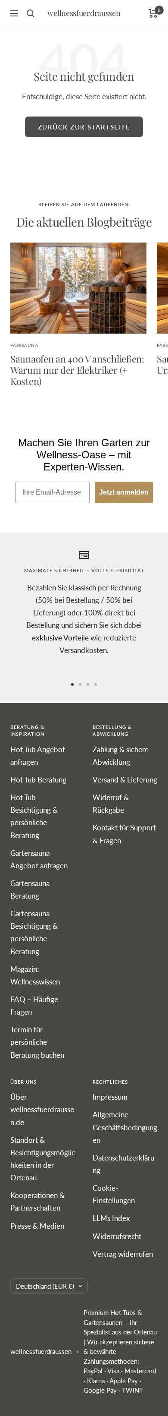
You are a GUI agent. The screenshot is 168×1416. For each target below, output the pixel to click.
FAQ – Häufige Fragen (34, 1005)
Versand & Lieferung (125, 779)
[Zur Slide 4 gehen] (95, 684)
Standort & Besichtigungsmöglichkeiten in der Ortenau (42, 1158)
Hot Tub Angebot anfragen (37, 755)
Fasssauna (24, 345)
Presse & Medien (37, 1225)
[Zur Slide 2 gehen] (80, 684)
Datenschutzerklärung (123, 1164)
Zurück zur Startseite (84, 127)
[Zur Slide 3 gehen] (88, 684)
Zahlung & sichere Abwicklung (121, 755)
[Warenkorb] (153, 13)
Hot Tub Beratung (38, 779)
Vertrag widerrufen (123, 1253)
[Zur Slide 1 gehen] (72, 684)
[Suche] (30, 13)
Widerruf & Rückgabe (111, 803)
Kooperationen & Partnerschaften (37, 1201)
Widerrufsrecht (117, 1236)
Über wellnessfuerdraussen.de (42, 1109)
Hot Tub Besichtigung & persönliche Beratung (34, 816)
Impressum (110, 1096)
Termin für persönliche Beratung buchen (37, 1042)
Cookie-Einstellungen (114, 1194)
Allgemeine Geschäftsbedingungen (125, 1127)
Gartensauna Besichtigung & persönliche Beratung (34, 932)
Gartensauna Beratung (30, 889)
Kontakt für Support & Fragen (124, 834)
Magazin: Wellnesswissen (35, 975)
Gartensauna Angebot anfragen (39, 859)
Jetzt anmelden (124, 492)
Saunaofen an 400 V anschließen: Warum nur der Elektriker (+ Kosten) (77, 369)
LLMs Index (111, 1218)
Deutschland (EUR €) (45, 1286)
